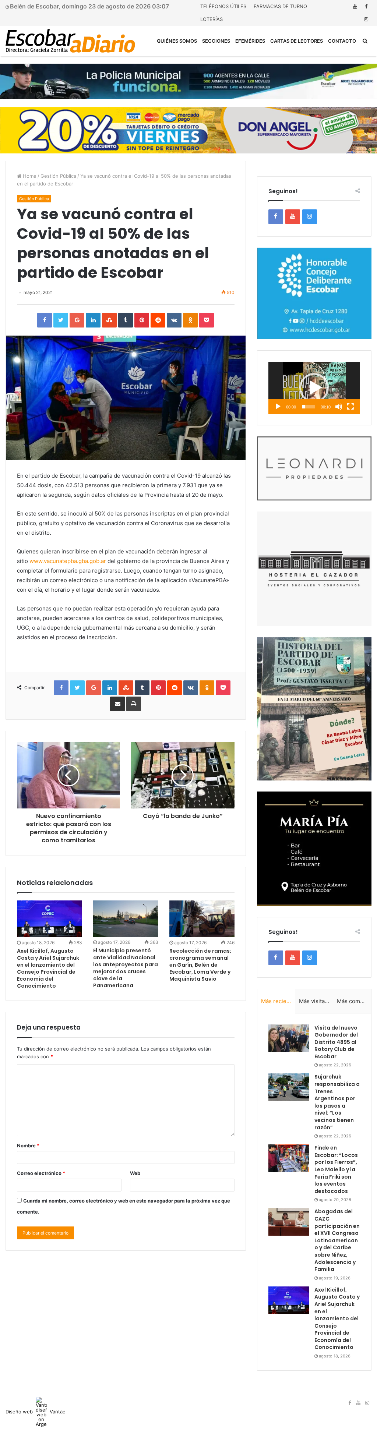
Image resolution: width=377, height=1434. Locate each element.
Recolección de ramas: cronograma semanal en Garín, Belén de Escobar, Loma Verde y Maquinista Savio (200, 964)
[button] (314, 388)
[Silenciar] (338, 406)
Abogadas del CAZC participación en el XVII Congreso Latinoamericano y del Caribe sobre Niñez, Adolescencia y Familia (337, 1240)
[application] (314, 388)
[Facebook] (365, 6)
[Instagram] (365, 19)
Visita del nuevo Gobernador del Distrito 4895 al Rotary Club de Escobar (336, 1042)
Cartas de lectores (296, 41)
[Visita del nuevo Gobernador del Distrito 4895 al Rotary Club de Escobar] (288, 1038)
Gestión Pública (58, 176)
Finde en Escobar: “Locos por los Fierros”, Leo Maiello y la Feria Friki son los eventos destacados (336, 1169)
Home (28, 176)
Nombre (28, 1145)
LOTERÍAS (211, 19)
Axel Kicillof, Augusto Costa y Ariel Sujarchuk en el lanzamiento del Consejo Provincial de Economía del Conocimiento (48, 968)
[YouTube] (354, 6)
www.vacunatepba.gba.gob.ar (67, 560)
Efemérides (250, 41)
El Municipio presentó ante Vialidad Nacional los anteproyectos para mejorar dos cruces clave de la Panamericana (125, 968)
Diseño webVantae (36, 1411)
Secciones (216, 41)
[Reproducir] (278, 406)
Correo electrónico (41, 1173)
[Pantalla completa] (350, 406)
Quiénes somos (177, 41)
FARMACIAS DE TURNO (280, 6)
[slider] (308, 406)
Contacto (342, 41)
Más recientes (278, 1001)
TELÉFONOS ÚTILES (223, 6)
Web (135, 1173)
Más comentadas (354, 1001)
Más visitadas (316, 1001)
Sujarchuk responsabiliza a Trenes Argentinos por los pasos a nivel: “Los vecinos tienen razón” (337, 1102)
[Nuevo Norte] (70, 41)
